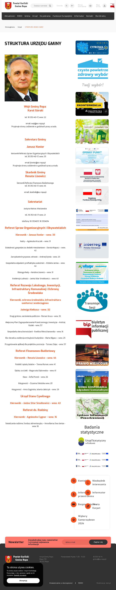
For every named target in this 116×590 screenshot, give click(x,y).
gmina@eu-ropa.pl (99, 559)
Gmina (27, 16)
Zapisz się (98, 542)
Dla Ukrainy (100, 16)
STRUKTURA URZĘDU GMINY (34, 27)
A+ (72, 6)
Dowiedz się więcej (20, 575)
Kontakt (89, 16)
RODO (19, 16)
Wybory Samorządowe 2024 (86, 520)
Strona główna (10, 27)
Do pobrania (45, 16)
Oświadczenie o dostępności (61, 583)
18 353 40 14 (97, 557)
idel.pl (108, 583)
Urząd (35, 16)
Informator (79, 16)
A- (67, 6)
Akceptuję (23, 580)
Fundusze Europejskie (62, 16)
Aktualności (10, 16)
